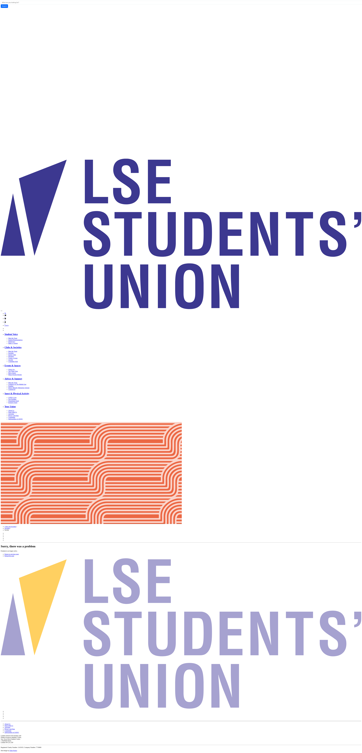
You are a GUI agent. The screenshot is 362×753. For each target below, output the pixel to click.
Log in (6, 325)
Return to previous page (12, 554)
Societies (7, 528)
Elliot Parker (13, 750)
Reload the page (9, 556)
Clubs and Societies (10, 526)
